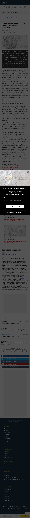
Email (4, 197)
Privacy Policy (20, 212)
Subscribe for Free (15, 206)
